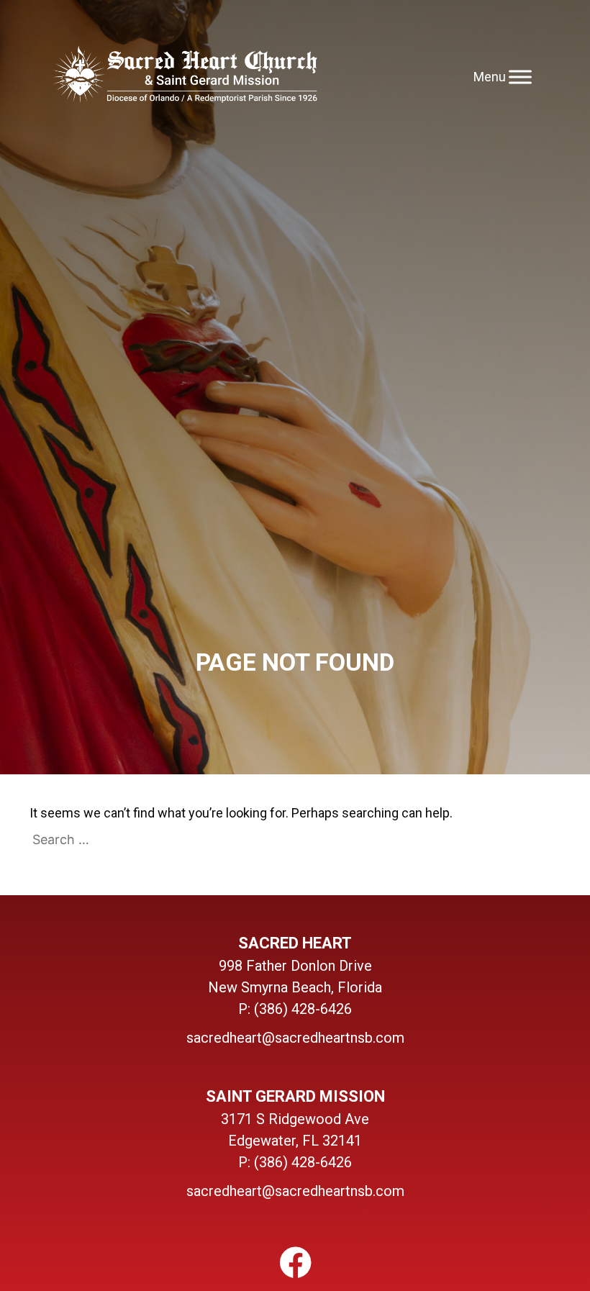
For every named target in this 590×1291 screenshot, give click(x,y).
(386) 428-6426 (303, 1009)
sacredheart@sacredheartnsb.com (295, 1037)
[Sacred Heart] (184, 76)
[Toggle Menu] (520, 76)
